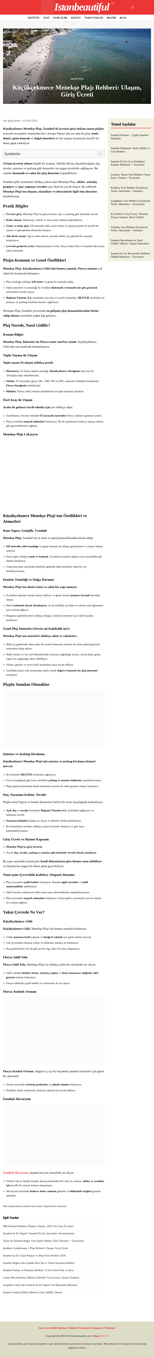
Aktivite (77, 79)
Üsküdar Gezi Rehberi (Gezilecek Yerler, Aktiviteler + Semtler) (129, 229)
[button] (132, 7)
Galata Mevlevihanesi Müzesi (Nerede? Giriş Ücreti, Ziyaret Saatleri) (41, 1277)
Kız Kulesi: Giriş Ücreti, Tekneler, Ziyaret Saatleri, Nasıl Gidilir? (130, 215)
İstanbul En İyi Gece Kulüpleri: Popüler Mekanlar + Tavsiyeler (128, 163)
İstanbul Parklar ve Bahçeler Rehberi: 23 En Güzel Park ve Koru (38, 1270)
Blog (95, 1336)
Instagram (97, 1328)
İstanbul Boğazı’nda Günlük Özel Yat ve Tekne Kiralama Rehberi (39, 1262)
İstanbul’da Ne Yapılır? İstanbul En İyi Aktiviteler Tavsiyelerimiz (38, 1233)
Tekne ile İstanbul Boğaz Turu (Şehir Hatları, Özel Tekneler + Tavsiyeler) (43, 1240)
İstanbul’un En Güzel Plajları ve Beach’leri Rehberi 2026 (34, 1255)
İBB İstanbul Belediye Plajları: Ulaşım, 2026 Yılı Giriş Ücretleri (38, 1226)
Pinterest (110, 1328)
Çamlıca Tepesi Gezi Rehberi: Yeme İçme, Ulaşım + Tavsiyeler (130, 176)
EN (101, 1336)
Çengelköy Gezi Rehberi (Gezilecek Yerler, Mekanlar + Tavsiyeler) (130, 202)
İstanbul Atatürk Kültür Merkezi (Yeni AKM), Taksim (32, 1292)
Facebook (84, 1328)
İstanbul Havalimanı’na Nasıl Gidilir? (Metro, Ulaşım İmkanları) (130, 242)
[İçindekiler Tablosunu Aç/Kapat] (98, 153)
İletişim (73, 1328)
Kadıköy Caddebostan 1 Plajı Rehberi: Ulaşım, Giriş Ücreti (35, 1248)
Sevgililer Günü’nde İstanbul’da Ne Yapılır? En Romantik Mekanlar (40, 1284)
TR (106, 1336)
